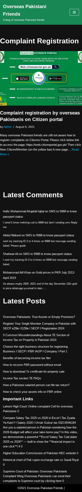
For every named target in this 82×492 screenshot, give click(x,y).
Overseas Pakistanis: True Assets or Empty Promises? (39, 316)
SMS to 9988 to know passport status (49, 235)
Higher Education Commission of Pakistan (30, 453)
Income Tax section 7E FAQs (22, 378)
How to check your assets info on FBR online (32, 391)
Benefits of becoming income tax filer (27, 358)
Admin (8, 126)
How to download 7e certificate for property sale (33, 371)
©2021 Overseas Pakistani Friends (40, 488)
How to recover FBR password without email (32, 364)
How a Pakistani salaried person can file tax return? (36, 385)
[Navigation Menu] (74, 12)
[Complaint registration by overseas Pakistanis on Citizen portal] (41, 78)
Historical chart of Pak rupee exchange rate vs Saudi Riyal (41, 459)
